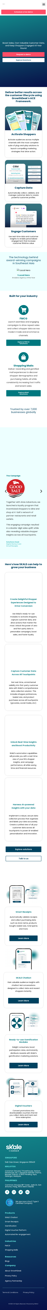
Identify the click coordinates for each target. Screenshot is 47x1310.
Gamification (11, 1226)
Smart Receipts (11, 1221)
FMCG (7, 1245)
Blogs (7, 1261)
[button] (44, 4)
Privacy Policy (11, 1275)
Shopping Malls (11, 1250)
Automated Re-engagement (17, 1234)
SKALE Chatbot (11, 1217)
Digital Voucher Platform (15, 1230)
